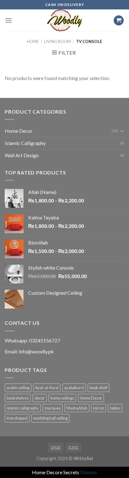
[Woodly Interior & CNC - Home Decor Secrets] (64, 20)
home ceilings (62, 397)
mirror (98, 408)
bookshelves (18, 397)
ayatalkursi (74, 387)
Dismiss (88, 472)
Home (33, 41)
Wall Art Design (22, 155)
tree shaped (17, 418)
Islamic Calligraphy (25, 143)
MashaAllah (76, 408)
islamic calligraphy (23, 408)
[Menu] (8, 20)
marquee (52, 408)
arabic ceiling (18, 387)
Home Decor (19, 131)
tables (115, 408)
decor (39, 397)
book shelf (98, 387)
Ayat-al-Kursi (47, 387)
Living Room (57, 41)
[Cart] (119, 20)
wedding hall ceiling (50, 418)
